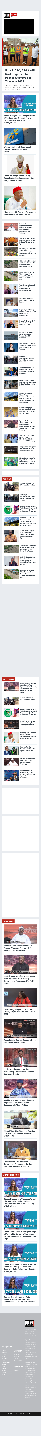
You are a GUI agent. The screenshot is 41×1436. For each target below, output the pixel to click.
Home (3, 1350)
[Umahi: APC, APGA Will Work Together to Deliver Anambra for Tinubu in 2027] (21, 38)
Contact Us (17, 1358)
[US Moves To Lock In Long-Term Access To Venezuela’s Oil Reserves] (11, 331)
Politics (4, 1360)
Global (4, 1354)
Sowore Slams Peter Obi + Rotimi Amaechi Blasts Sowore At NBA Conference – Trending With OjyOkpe (19, 1299)
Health (4, 1368)
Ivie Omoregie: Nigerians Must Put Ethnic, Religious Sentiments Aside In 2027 (19, 1011)
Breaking (4, 1352)
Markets (16, 1370)
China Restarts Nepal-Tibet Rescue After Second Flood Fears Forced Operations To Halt (26, 275)
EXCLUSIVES (8, 921)
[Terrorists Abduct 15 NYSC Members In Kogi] (11, 482)
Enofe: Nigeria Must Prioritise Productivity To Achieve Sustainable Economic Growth (19, 1071)
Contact (4, 1372)
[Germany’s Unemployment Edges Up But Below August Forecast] (11, 356)
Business (4, 1358)
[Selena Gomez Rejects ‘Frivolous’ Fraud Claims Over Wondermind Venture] (11, 343)
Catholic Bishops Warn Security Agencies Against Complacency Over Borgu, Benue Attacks (19, 178)
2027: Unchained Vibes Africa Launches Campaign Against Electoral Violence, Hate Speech (28, 560)
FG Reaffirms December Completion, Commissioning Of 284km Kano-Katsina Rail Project (27, 251)
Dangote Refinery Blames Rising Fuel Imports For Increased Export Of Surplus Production (27, 774)
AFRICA (4, 1356)
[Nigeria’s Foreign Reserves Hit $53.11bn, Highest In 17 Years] (11, 746)
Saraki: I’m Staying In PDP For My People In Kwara (26, 300)
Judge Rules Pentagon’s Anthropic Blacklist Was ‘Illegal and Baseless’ (27, 448)
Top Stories (8, 679)
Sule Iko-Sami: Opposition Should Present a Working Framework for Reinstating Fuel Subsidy (18, 948)
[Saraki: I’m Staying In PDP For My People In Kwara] (11, 298)
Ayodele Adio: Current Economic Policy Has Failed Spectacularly (27, 722)
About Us (16, 1354)
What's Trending (11, 1175)
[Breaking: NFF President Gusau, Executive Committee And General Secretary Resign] (11, 732)
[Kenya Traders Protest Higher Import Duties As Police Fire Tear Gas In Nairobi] (11, 380)
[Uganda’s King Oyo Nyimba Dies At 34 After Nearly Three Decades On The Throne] (11, 407)
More (3, 1374)
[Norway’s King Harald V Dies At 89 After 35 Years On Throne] (11, 320)
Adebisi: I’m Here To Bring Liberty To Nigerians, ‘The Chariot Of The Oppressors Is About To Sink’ (19, 1102)
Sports (4, 1364)
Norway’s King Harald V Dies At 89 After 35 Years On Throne (27, 322)
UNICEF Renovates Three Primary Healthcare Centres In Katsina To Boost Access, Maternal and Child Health (28, 521)
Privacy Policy (17, 1360)
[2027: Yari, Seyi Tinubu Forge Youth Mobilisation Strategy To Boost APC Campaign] (11, 434)
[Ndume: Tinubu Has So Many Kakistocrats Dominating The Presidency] (11, 758)
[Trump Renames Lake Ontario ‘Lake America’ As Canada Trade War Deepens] (11, 367)
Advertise (16, 1356)
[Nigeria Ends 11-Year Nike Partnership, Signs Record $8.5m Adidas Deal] (20, 198)
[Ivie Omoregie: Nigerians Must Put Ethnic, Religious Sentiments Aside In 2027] (20, 997)
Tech (3, 1366)
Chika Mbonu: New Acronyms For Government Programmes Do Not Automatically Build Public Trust (18, 1164)
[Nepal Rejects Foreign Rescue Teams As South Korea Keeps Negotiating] (11, 309)
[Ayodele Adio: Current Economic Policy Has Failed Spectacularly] (11, 720)
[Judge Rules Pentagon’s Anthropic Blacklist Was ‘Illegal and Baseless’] (11, 446)
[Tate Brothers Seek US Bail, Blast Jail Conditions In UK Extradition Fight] (11, 284)
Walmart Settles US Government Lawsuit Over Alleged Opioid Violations (17, 149)
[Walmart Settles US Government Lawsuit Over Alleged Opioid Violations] (20, 136)
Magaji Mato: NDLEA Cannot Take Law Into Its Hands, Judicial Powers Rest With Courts (20, 1133)
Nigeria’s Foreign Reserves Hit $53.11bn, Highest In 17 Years (27, 748)
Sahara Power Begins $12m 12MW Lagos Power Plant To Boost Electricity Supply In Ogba (27, 534)
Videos (4, 1370)
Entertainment (6, 1362)
